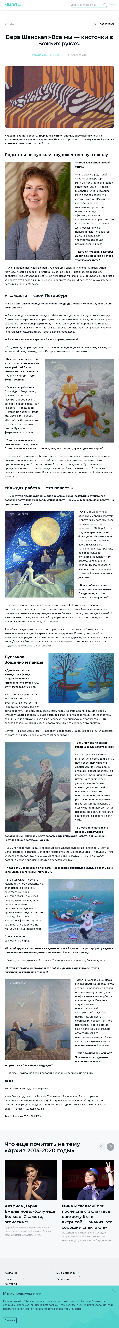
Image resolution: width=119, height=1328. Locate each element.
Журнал (16, 23)
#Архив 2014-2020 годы (47, 54)
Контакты (11, 1283)
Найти (105, 5)
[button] (110, 1147)
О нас (8, 1279)
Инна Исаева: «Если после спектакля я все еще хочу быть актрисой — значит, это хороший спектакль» (87, 1216)
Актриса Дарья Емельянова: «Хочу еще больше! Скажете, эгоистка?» (30, 1213)
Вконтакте (63, 1279)
